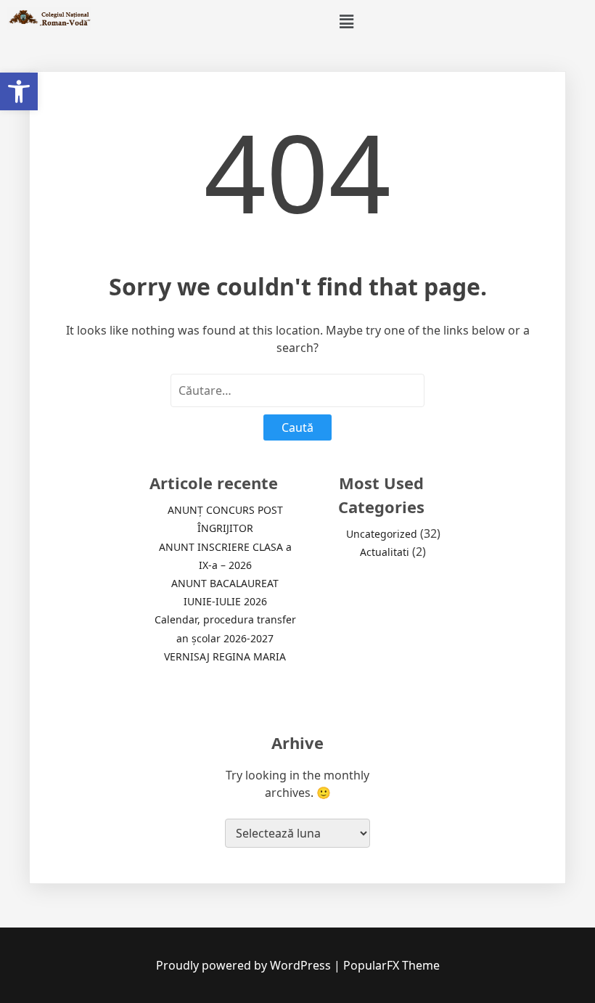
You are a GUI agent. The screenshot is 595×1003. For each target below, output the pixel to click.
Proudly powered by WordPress (245, 965)
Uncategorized (381, 534)
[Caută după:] (297, 390)
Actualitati (384, 552)
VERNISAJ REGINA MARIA (225, 656)
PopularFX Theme (391, 965)
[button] (19, 91)
